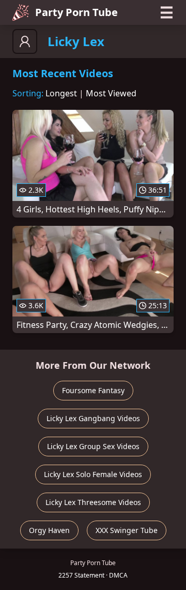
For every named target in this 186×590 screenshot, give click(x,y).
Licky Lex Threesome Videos (93, 502)
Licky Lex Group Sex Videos (93, 446)
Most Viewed (111, 93)
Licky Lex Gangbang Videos (93, 418)
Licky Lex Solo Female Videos (93, 474)
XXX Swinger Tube (127, 530)
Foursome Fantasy (93, 390)
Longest (61, 93)
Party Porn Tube (76, 12)
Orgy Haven (49, 530)
